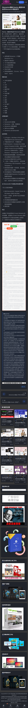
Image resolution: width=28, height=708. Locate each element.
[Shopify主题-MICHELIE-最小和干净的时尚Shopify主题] (20, 432)
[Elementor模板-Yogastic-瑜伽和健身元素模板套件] (20, 470)
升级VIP (9, 228)
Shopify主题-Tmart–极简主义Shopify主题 (7, 478)
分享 (24, 386)
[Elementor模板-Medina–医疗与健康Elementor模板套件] (20, 413)
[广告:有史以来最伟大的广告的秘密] (14, 383)
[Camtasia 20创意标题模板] (7, 413)
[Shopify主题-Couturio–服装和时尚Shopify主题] (20, 451)
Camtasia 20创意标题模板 (7, 421)
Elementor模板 (13, 11)
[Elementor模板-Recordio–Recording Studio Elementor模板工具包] (7, 451)
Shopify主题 (18, 438)
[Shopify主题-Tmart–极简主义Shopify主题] (7, 470)
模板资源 (18, 11)
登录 (22, 2)
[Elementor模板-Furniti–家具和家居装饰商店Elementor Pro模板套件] (7, 432)
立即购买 (14, 226)
